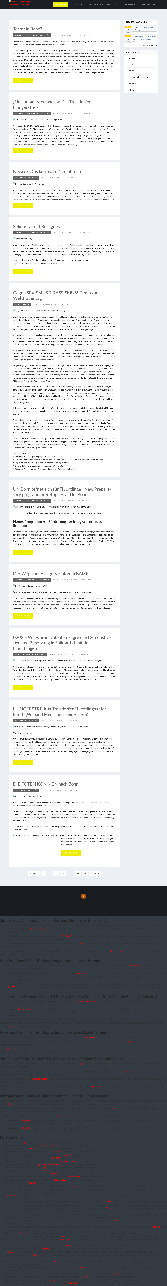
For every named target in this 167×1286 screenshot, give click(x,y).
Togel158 (68, 1155)
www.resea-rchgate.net (69, 1161)
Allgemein (19, 35)
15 (56, 873)
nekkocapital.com (57, 1152)
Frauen (26, 304)
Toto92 (110, 1208)
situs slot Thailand (40, 1079)
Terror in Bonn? (27, 28)
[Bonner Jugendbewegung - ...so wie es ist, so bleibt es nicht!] (22, 4)
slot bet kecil (125, 1071)
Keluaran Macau (24, 1009)
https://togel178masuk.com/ (49, 1164)
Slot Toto (81, 973)
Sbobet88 (79, 1267)
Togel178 (26, 1120)
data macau (10, 1195)
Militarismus (133, 83)
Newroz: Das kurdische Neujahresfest (49, 171)
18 (78, 873)
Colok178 (32, 1183)
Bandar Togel (11, 1049)
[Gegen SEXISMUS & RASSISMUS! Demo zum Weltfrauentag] (64, 310)
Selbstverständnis (99, 4)
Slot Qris (79, 1063)
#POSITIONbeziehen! (126, 4)
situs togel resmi (61, 1180)
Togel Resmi (52, 1280)
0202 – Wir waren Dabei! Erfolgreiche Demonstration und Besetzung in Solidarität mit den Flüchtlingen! (62, 643)
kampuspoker (74, 1177)
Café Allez (77, 4)
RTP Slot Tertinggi (37, 928)
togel (81, 943)
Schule (131, 90)
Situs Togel (128, 1041)
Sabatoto (113, 1220)
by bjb (55, 35)
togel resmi (107, 1202)
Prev (35, 873)
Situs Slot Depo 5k (65, 936)
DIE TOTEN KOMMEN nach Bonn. (46, 783)
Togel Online (94, 1086)
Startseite (60, 4)
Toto (113, 1108)
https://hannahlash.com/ (49, 1145)
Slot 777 (11, 987)
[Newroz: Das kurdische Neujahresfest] (64, 183)
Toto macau (90, 1037)
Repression (148, 4)
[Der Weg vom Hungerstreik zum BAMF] (64, 586)
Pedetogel (32, 1148)
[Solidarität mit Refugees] (64, 238)
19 (85, 873)
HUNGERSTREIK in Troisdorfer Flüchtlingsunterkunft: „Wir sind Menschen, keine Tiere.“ (60, 711)
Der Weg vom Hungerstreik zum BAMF (50, 573)
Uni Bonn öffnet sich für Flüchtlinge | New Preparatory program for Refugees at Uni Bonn (62, 491)
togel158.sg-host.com (39, 1170)
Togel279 (64, 1236)
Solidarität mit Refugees (36, 226)
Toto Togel (12, 1026)
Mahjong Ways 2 (136, 965)
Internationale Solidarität (38, 35)
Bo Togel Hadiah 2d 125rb (84, 1001)
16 (63, 873)
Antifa (17, 304)
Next (94, 873)
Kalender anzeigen (149, 45)
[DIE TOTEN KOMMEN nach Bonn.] (64, 796)
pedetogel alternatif (117, 951)
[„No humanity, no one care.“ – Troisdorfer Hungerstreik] (64, 119)
